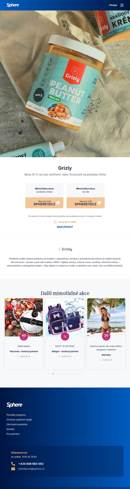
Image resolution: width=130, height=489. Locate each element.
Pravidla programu (16, 414)
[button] (122, 5)
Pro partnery (13, 433)
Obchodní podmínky (17, 424)
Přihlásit (113, 5)
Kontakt (10, 429)
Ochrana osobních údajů (19, 419)
